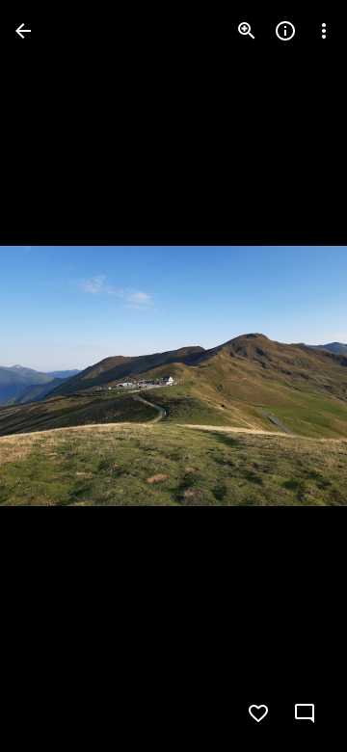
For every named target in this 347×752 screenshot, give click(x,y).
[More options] (324, 31)
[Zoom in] (246, 31)
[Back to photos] (23, 31)
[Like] (258, 713)
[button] (293, 376)
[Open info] (285, 31)
